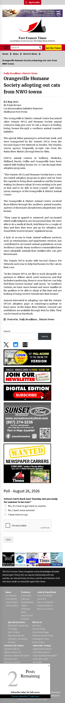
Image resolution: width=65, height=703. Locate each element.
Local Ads (41, 598)
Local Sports (11, 598)
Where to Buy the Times (42, 635)
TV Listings (12, 628)
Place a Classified (45, 602)
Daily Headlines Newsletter (45, 655)
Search (7, 331)
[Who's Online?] (20, 559)
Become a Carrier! (45, 608)
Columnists (26, 595)
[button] (26, 2)
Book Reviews (27, 602)
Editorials (25, 598)
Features (26, 592)
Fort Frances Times (32, 38)
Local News (11, 595)
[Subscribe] (44, 559)
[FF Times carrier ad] (27, 463)
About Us (37, 622)
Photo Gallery (12, 605)
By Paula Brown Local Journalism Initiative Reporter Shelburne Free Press (23, 108)
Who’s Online (14, 632)
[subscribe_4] (27, 374)
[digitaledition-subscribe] (27, 392)
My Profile (34, 2)
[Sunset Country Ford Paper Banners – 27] (27, 421)
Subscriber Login (40, 658)
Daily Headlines (12, 73)
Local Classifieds (44, 595)
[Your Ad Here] (8, 559)
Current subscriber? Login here (25, 696)
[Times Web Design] (56, 559)
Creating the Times (40, 638)
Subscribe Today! (42, 645)
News (8, 592)
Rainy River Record (16, 635)
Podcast (25, 618)
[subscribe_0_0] (27, 357)
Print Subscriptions (41, 652)
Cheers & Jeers (10, 658)
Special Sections (16, 622)
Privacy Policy (38, 642)
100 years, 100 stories (17, 638)
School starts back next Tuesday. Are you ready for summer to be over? (31, 500)
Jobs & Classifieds (46, 592)
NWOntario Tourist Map (18, 625)
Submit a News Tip (12, 652)
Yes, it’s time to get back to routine (27, 505)
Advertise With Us (45, 605)
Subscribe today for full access (25, 692)
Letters (24, 605)
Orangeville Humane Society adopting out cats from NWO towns (32, 85)
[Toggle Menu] (6, 47)
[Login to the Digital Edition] (32, 559)
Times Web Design (40, 632)
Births (23, 612)
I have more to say (18, 514)
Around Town (27, 615)
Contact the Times (14, 645)
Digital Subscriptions (42, 648)
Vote (8, 539)
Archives (11, 642)
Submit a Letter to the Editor (16, 655)
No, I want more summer (21, 510)
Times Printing (38, 628)
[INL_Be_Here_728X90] (32, 13)
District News (30, 73)
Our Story (36, 625)
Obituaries (25, 608)
